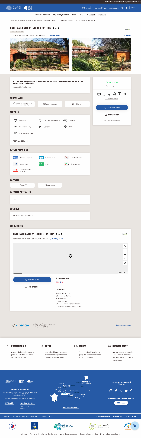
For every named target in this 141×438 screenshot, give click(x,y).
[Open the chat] (135, 426)
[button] (127, 7)
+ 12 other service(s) (111, 98)
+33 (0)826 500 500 (27, 403)
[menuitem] (19, 8)
